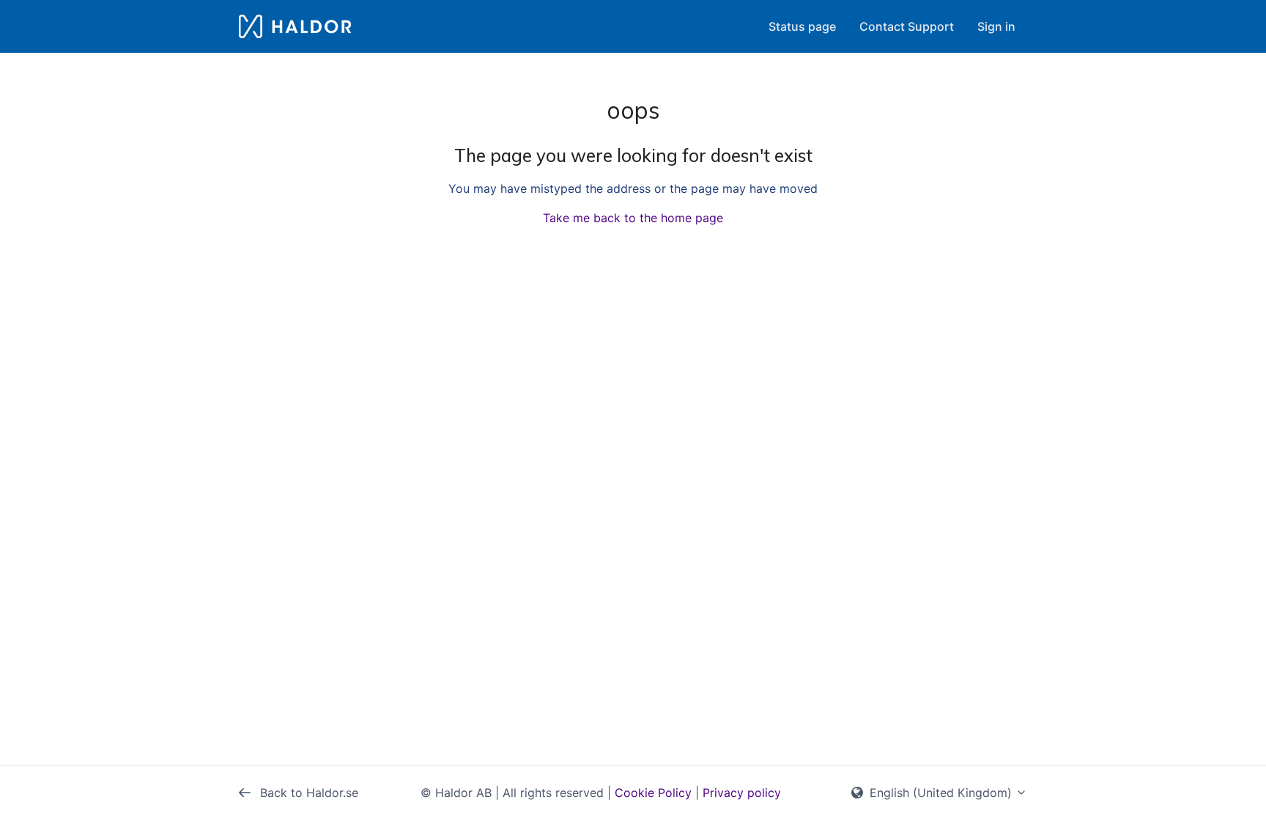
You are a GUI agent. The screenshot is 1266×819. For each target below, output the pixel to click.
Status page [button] (802, 26)
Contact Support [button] (906, 26)
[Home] (295, 26)
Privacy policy (742, 792)
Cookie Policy (653, 792)
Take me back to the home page (633, 217)
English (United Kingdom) (940, 792)
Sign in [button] (996, 26)
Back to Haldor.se (307, 792)
